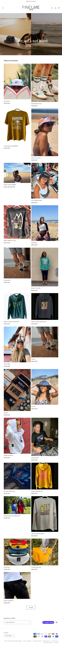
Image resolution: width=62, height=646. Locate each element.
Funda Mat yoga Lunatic (36, 567)
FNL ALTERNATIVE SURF (36, 200)
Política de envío (55, 640)
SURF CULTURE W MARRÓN (10, 184)
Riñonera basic (7, 567)
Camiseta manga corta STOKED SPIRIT (12, 515)
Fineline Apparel (10, 640)
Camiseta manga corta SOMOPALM (11, 146)
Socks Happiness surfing (36, 103)
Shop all (31, 46)
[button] (3, 8)
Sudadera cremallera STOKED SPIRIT (11, 321)
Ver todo (31, 607)
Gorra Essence (7, 101)
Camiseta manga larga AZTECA (37, 533)
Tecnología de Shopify (18, 640)
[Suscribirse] (29, 622)
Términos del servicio (46, 640)
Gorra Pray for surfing (35, 158)
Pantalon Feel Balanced (8, 600)
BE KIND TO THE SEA (35, 288)
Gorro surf (33, 406)
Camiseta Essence (35, 457)
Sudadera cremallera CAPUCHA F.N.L (39, 321)
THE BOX (33, 359)
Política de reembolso (27, 640)
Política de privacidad (37, 640)
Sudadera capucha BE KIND (37, 491)
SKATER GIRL (34, 242)
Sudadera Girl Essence (8, 455)
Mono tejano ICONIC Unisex (9, 491)
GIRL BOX (6, 412)
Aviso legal (56, 642)
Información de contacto (48, 642)
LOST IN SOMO (7, 364)
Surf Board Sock (7, 280)
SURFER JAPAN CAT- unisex (10, 240)
